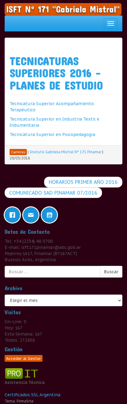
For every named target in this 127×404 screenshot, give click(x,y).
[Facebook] (14, 215)
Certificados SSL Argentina (32, 395)
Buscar (111, 271)
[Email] (32, 215)
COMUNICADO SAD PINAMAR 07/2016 (53, 193)
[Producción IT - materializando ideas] (22, 373)
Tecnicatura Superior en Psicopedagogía (52, 134)
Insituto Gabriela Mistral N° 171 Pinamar (65, 152)
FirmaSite (25, 401)
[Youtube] (51, 215)
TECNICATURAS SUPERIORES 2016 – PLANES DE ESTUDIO (56, 73)
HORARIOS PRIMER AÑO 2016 (83, 182)
